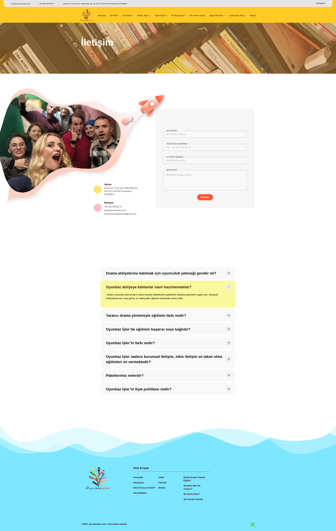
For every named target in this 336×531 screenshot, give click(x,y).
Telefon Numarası (177, 144)
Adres (108, 184)
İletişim (109, 202)
